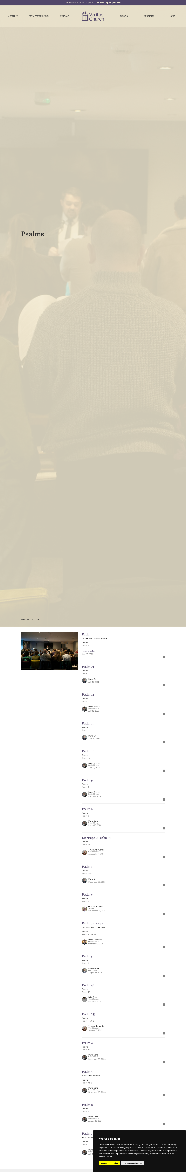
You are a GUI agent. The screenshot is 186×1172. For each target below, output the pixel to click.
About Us (13, 15)
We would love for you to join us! (93, 3)
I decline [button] (114, 1163)
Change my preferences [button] (132, 1163)
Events (124, 15)
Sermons (149, 15)
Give (172, 15)
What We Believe (39, 15)
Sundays (64, 15)
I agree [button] (104, 1163)
